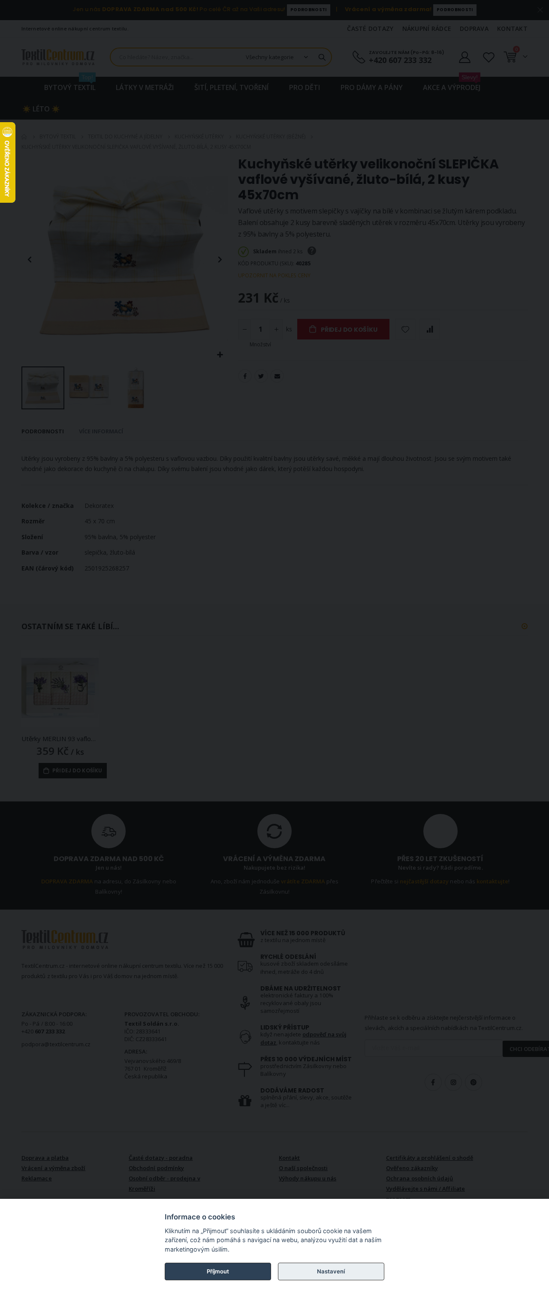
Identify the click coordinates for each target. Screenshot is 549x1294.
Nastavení (331, 1271)
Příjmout (218, 1271)
